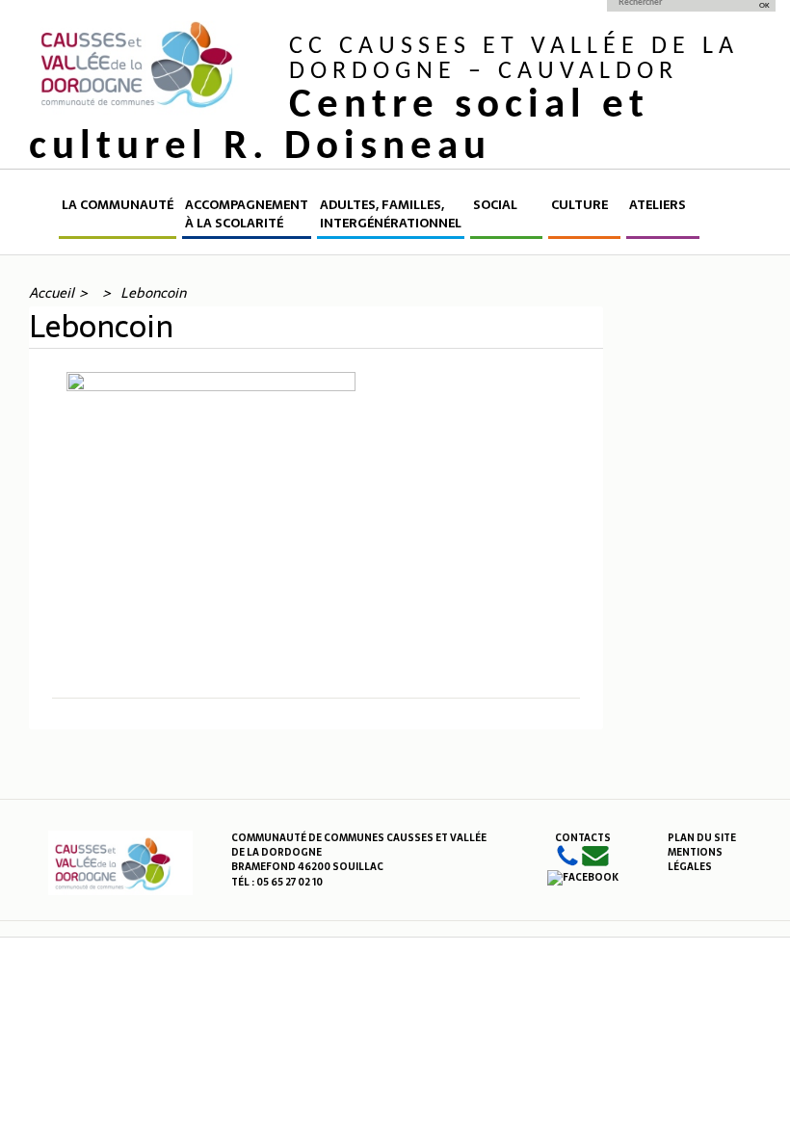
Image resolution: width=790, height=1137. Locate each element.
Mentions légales (695, 859)
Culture (579, 205)
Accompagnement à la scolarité (246, 214)
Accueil (42, 217)
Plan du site (702, 838)
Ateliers (657, 205)
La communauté (117, 205)
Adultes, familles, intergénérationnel (390, 214)
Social (495, 205)
